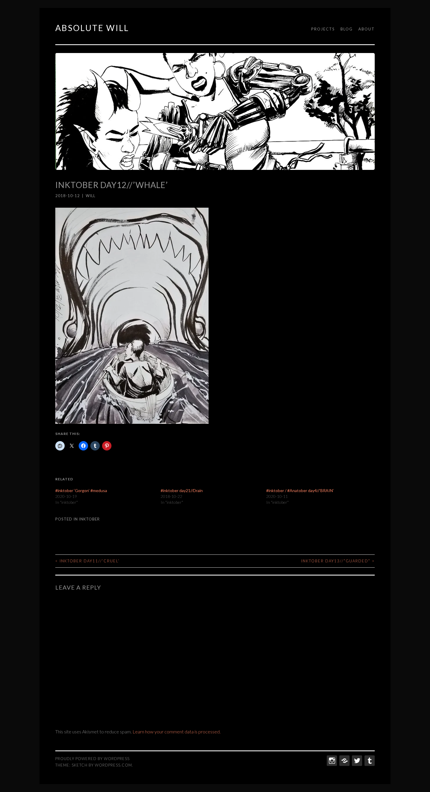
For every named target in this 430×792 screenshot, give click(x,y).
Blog (346, 29)
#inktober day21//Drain (182, 490)
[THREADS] (344, 760)
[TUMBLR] (369, 760)
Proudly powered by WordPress (92, 758)
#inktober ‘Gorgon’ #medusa (81, 490)
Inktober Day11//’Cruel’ (87, 561)
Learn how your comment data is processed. (177, 731)
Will (90, 195)
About (366, 29)
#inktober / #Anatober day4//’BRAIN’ (300, 490)
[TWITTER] (356, 760)
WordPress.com (113, 765)
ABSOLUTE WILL (92, 28)
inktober (89, 519)
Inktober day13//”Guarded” (338, 561)
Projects (323, 29)
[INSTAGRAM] (331, 760)
